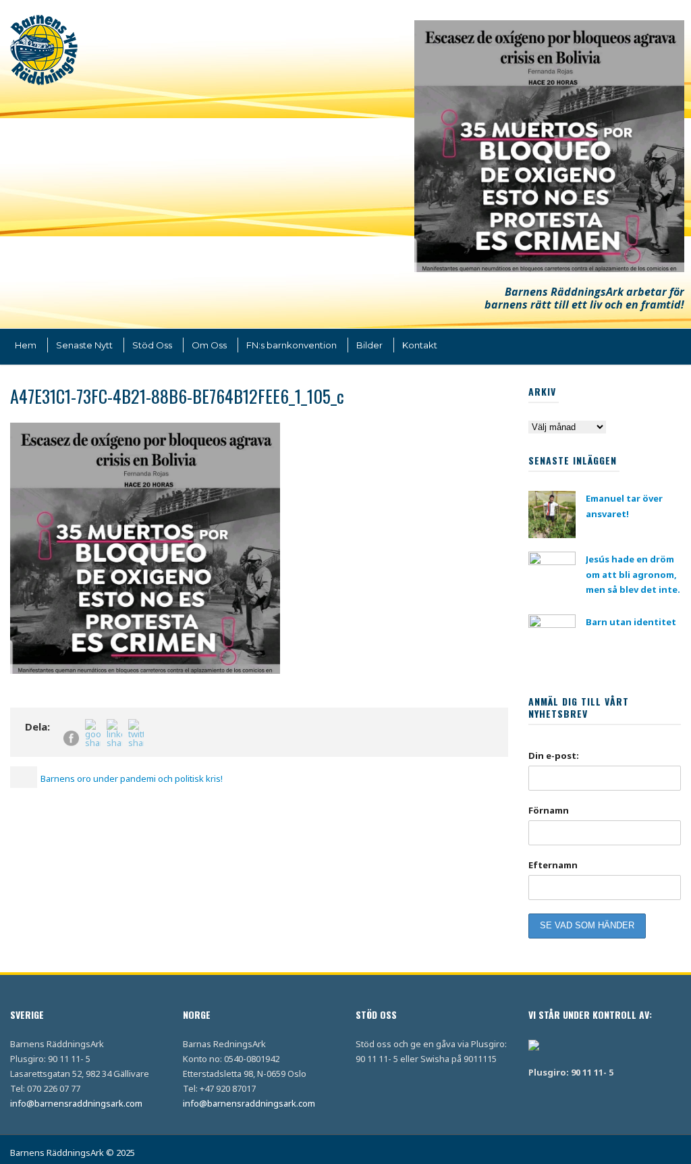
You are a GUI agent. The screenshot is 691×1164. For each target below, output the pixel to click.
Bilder (369, 345)
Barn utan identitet (631, 622)
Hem (25, 345)
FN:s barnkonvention (291, 345)
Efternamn (553, 865)
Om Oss (209, 345)
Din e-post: (553, 755)
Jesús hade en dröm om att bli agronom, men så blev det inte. (633, 574)
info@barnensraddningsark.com (76, 1103)
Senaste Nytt (84, 345)
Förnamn (548, 810)
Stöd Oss (152, 345)
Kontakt (419, 345)
